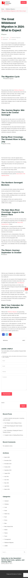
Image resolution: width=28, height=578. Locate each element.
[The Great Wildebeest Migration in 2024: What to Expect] (3, 334)
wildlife (6, 545)
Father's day (7, 513)
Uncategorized (7, 539)
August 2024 (7, 473)
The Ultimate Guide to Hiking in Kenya (12, 423)
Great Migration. (20, 282)
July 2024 (6, 476)
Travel (5, 536)
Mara (5, 523)
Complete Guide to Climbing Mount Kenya (13, 435)
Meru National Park (8, 526)
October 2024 (7, 466)
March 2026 (7, 457)
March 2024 (7, 489)
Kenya (5, 520)
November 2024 (7, 463)
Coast (5, 507)
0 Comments (13, 39)
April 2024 (6, 486)
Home (2, 9)
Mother (5, 529)
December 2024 (7, 460)
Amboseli (6, 500)
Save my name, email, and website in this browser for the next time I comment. (15, 357)
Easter (5, 510)
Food (5, 516)
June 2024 (6, 479)
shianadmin (5, 39)
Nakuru (6, 533)
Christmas (6, 504)
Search (2, 402)
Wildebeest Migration (10, 9)
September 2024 (7, 470)
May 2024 (6, 482)
